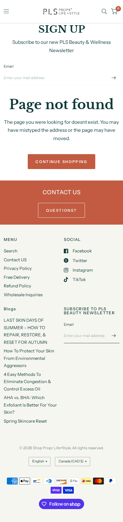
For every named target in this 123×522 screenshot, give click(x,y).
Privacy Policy (18, 268)
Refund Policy (17, 286)
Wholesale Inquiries (23, 294)
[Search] (104, 11)
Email (8, 66)
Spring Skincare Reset (25, 421)
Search (10, 251)
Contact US (15, 259)
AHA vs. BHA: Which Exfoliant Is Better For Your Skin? (30, 405)
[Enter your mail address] (114, 77)
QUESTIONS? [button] (61, 210)
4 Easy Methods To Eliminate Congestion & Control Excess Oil (27, 382)
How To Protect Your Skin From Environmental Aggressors (29, 358)
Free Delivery (17, 277)
